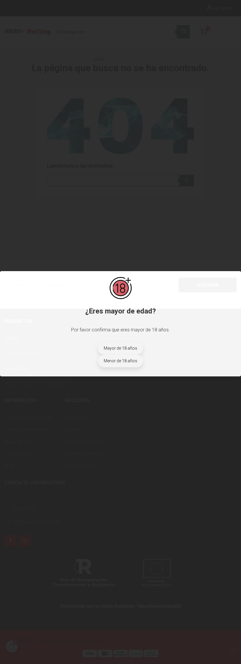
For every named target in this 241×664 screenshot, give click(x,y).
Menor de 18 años (120, 360)
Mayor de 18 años (120, 348)
